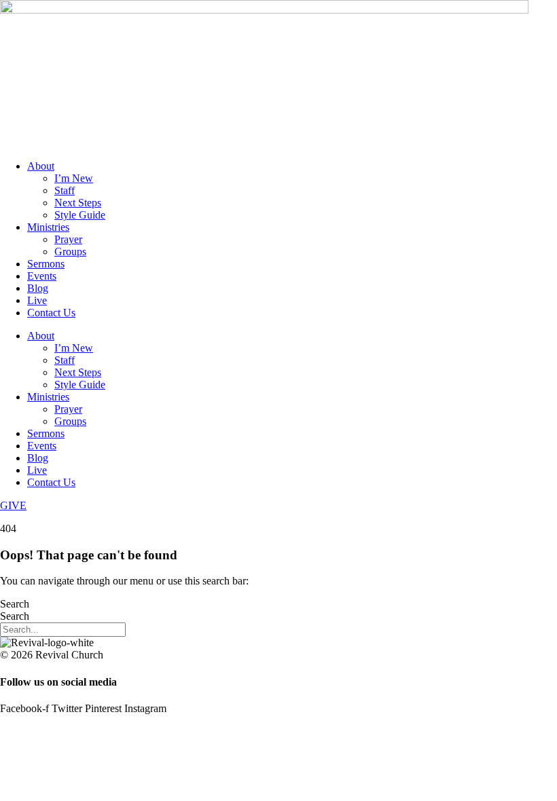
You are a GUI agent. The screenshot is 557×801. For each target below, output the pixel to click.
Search (14, 604)
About (40, 166)
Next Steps (77, 202)
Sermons (46, 263)
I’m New (73, 178)
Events (41, 276)
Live (37, 300)
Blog (37, 288)
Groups (70, 251)
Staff (64, 190)
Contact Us (51, 312)
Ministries (48, 227)
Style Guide (79, 215)
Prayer (68, 239)
